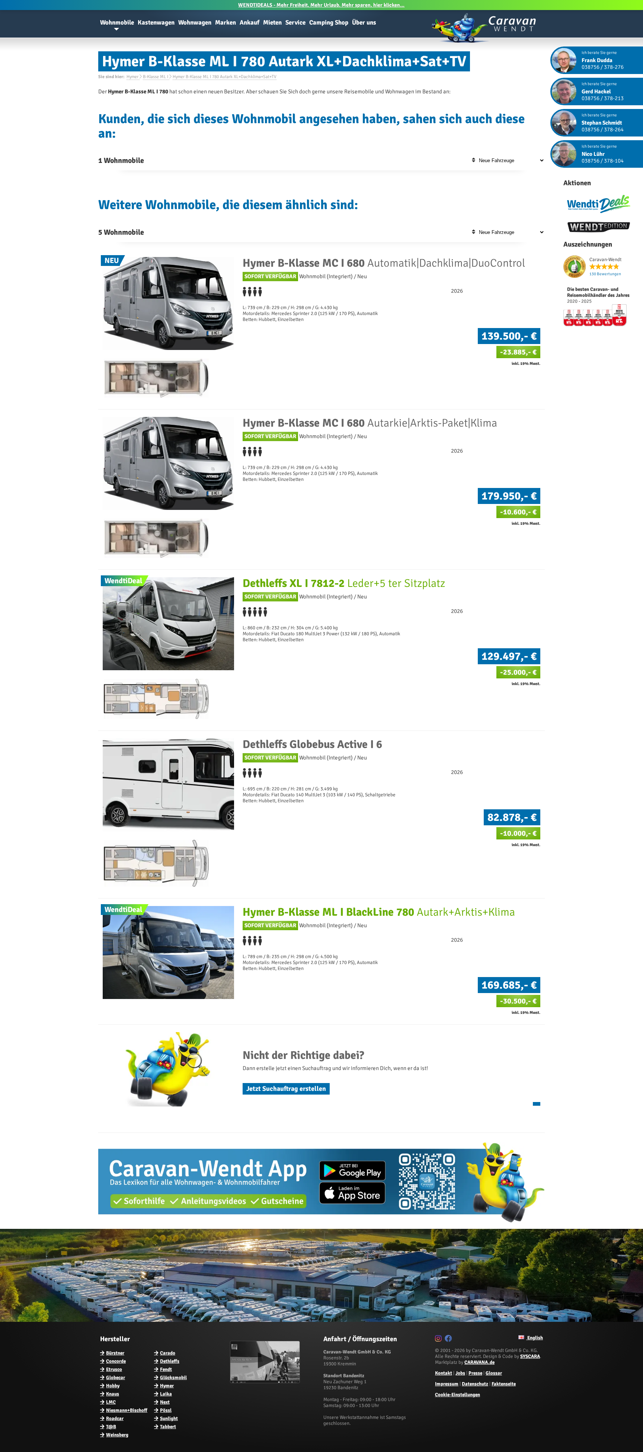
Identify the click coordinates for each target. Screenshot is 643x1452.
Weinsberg (117, 1435)
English (534, 1338)
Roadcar (115, 1419)
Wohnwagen (194, 22)
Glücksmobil (173, 1378)
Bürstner (115, 1353)
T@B (111, 1427)
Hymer (167, 1386)
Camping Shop (328, 22)
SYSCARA (530, 1356)
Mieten (272, 22)
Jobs (460, 1373)
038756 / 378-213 (603, 98)
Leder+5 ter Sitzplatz (344, 583)
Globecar (115, 1378)
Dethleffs (169, 1361)
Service (295, 22)
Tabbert (168, 1427)
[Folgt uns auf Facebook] (449, 1340)
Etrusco (114, 1369)
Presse (475, 1373)
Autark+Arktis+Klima (379, 912)
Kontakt (443, 1373)
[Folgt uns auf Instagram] (439, 1340)
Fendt (166, 1369)
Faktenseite (504, 1384)
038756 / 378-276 (603, 67)
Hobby (112, 1386)
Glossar (494, 1373)
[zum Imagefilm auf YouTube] (266, 1382)
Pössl (166, 1410)
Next (165, 1402)
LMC (111, 1402)
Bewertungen (605, 274)
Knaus (112, 1394)
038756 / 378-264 (603, 129)
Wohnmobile (117, 22)
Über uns (364, 22)
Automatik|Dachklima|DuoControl (384, 263)
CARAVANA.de (479, 1362)
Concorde (116, 1361)
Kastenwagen (156, 22)
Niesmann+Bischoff (126, 1410)
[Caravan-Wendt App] (321, 1225)
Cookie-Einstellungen (457, 1395)
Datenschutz (475, 1384)
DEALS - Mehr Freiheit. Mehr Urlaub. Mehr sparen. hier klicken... (321, 5)
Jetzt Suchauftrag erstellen (286, 1089)
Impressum (446, 1384)
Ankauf (249, 22)
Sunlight (169, 1419)
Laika (166, 1394)
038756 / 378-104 (603, 160)
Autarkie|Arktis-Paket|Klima (370, 423)
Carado (167, 1353)
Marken (225, 22)
